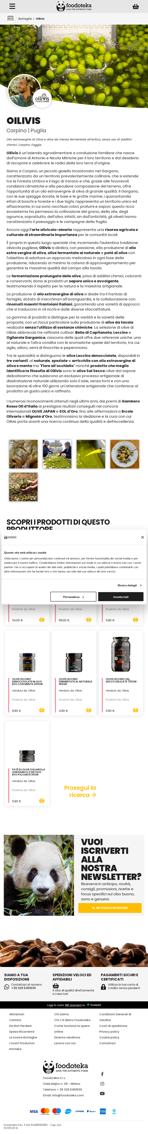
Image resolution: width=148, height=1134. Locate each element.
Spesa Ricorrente (21, 1032)
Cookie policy (109, 1037)
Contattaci (107, 1043)
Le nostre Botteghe (23, 1037)
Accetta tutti (121, 596)
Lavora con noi (65, 1043)
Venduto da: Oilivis (23, 690)
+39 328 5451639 (23, 988)
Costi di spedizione (113, 1026)
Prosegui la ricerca (80, 791)
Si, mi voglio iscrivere (110, 908)
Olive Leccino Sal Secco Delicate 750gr (121, 680)
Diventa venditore (67, 1037)
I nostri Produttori (22, 1043)
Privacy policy (109, 1032)
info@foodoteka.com (68, 1095)
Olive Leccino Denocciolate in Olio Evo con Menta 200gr (27, 682)
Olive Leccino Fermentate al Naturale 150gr (75, 682)
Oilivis (40, 19)
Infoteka (15, 1049)
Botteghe (25, 19)
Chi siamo (61, 1014)
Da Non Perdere (20, 1026)
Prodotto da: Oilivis (23, 609)
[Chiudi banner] (142, 537)
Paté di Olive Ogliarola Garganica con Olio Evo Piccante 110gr (28, 772)
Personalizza (71, 596)
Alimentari (16, 1014)
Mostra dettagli (127, 585)
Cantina (15, 1020)
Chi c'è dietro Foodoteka (72, 1020)
